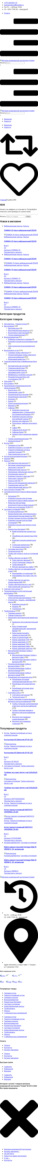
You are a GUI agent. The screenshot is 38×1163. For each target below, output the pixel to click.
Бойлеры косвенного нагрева (20, 339)
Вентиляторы (13, 328)
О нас (6, 1158)
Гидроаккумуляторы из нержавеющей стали (17, 371)
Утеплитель (17, 609)
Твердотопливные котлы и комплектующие (19, 451)
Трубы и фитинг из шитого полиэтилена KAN (18, 581)
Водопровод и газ (11, 350)
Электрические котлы (17, 454)
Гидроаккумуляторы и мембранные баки (20, 361)
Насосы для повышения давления (21, 483)
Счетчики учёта (14, 693)
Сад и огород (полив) (12, 489)
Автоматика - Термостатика (15, 324)
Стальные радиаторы (20, 545)
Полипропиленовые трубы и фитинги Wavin (19, 665)
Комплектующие (19, 604)
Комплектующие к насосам (19, 476)
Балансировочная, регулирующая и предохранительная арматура (22, 515)
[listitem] (2, 977)
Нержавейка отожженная (22, 573)
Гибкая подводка (15, 615)
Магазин (7, 1071)
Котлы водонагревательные (15, 456)
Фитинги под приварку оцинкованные (21, 718)
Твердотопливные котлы (14, 995)
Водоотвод (12, 390)
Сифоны (11, 408)
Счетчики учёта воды (20, 695)
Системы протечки (15, 549)
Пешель (15, 606)
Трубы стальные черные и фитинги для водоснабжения (23, 711)
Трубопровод (9, 611)
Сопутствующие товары (22, 562)
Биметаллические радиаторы (24, 531)
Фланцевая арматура (16, 359)
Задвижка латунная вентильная (25, 622)
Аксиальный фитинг (16, 511)
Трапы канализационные (18, 439)
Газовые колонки (11, 997)
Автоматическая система (18, 366)
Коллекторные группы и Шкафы (21, 518)
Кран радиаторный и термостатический (20, 634)
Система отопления (12, 509)
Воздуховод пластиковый (18, 333)
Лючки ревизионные (16, 335)
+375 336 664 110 (10, 3)
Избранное (8, 1069)
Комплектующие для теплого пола (22, 525)
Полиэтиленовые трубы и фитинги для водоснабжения (22, 356)
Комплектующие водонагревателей (22, 341)
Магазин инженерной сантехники (17, 1149)
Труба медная (17, 564)
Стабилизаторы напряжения (15, 1013)
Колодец (11, 399)
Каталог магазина (11, 1050)
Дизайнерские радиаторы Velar (24, 536)
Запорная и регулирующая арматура (22, 617)
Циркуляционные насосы (18, 487)
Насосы (26, 226)
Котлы (6, 443)
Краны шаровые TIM (20, 644)
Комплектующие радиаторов (24, 540)
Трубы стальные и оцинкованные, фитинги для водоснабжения (22, 700)
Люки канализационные (18, 403)
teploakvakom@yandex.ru (14, 5)
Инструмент (9, 383)
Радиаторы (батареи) (16, 529)
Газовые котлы (14, 445)
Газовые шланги (14, 613)
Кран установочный (20, 637)
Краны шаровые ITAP (20, 640)
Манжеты (12, 405)
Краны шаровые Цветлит (22, 648)
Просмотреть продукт (13, 252)
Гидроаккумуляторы (16, 368)
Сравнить (8, 1067)
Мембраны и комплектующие (20, 375)
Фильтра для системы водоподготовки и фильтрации (21, 504)
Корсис (11, 401)
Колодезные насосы (16, 474)
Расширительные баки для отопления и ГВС (18, 378)
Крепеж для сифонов (20, 421)
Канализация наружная (17, 397)
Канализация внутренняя (18, 394)
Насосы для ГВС (14, 481)
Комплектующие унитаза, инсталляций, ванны (22, 418)
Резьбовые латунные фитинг (23, 684)
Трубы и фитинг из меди (18, 558)
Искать (3, 63)
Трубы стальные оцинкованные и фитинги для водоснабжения (25, 705)
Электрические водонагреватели (21, 346)
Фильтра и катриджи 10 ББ (19, 507)
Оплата (7, 13)
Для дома (8, 381)
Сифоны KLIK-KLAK (19, 430)
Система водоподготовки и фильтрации (20, 492)
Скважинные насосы (16, 485)
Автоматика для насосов (18, 463)
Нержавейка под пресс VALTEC (24, 576)
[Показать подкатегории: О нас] (9, 1158)
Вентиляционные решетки (19, 330)
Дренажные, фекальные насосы (20, 472)
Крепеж (7, 458)
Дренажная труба (15, 392)
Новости (7, 121)
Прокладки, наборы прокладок (24, 423)
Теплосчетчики (18, 697)
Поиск (28, 216)
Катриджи (12, 496)
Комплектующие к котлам (18, 447)
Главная (3, 200)
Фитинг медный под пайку (22, 567)
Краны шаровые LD (20, 642)
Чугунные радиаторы (20, 547)
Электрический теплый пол (19, 587)
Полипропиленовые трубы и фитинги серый (19, 674)
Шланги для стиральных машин (24, 434)
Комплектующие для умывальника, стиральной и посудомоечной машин (23, 412)
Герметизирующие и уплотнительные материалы (19, 596)
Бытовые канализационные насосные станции (19, 466)
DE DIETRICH (9, 1154)
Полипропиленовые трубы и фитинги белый (19, 669)
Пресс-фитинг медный (21, 560)
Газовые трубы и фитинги (18, 352)
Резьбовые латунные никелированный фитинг (22, 680)
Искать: (3, 216)
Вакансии (8, 119)
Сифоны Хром (17, 432)
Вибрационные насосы (13, 226)
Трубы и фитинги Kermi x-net (19, 584)
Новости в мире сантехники (15, 1156)
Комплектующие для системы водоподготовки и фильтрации (21, 499)
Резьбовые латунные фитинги (20, 677)
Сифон (14, 428)
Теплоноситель (14, 551)
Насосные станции (15, 478)
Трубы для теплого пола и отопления (23, 553)
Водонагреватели (11, 337)
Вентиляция (9, 326)
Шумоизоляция (14, 441)
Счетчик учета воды (12, 589)
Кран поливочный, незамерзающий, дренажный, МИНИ (24, 628)
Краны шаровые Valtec (21, 646)
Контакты (8, 1047)
